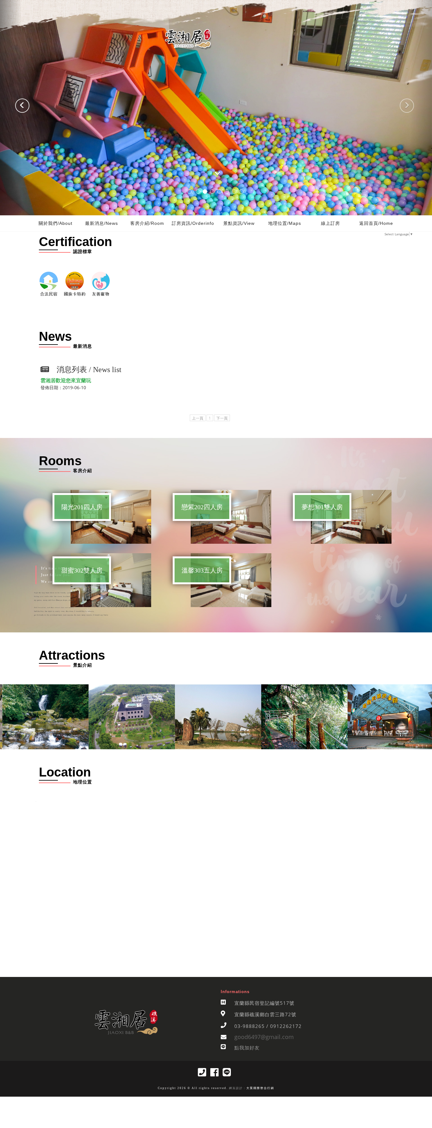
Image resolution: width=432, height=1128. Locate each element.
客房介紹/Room (147, 223)
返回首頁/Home (376, 223)
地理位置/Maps (284, 223)
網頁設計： (237, 1088)
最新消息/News (101, 223)
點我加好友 (247, 1047)
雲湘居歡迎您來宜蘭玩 (65, 380)
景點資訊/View (239, 223)
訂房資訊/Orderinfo (193, 223)
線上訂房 (330, 223)
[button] (11, 107)
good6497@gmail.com (264, 1037)
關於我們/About (55, 223)
